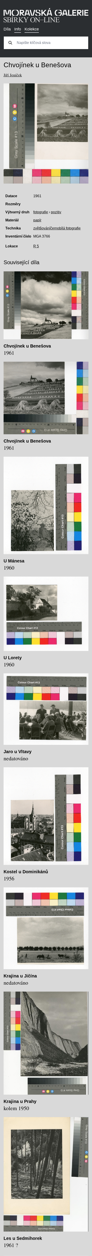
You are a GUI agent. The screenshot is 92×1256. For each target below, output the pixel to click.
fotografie (40, 212)
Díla (7, 29)
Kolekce (32, 29)
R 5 (36, 246)
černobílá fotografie (65, 228)
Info (17, 29)
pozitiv (56, 212)
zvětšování (41, 228)
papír (37, 220)
